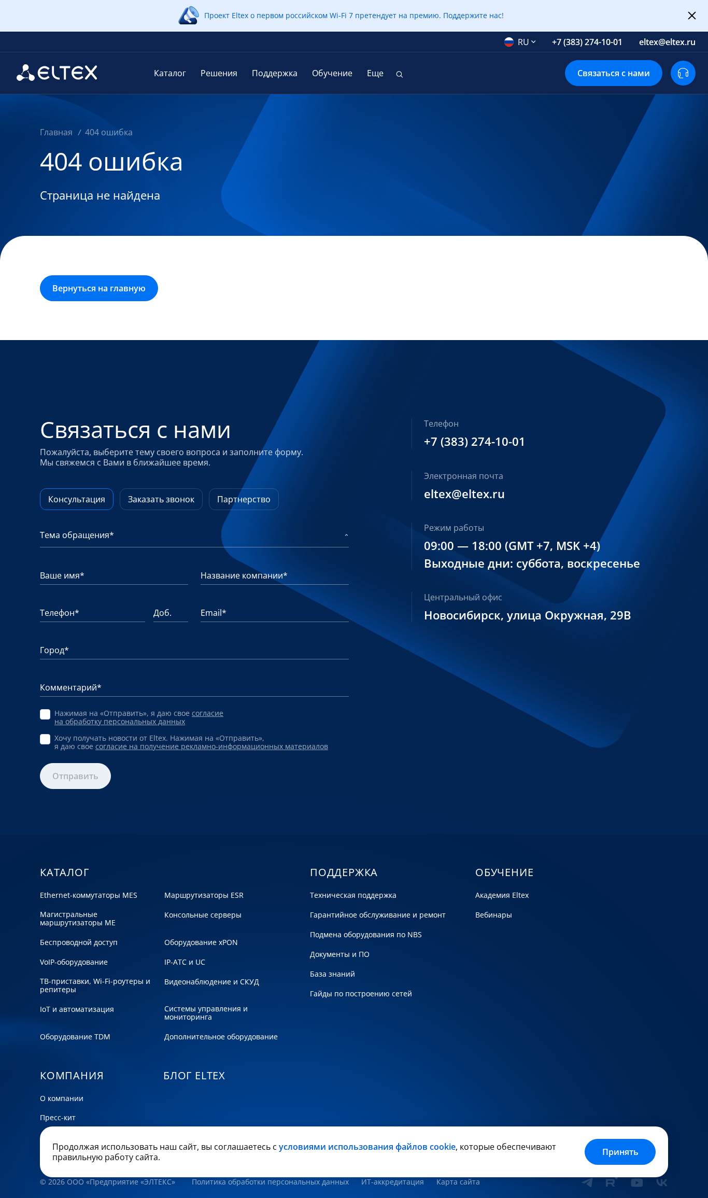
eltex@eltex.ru (667, 42)
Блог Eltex (194, 1075)
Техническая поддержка (353, 895)
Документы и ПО (340, 954)
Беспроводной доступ (79, 942)
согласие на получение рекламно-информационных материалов (211, 746)
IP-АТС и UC (184, 962)
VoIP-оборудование (74, 962)
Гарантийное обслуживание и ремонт (378, 915)
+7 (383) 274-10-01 (587, 42)
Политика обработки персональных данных (270, 1182)
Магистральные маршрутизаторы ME (78, 918)
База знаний (332, 974)
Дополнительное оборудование (221, 1037)
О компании (61, 1098)
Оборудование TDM (75, 1037)
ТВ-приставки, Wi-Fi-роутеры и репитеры (95, 985)
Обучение (332, 73)
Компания (72, 1075)
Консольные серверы (203, 915)
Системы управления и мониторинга (206, 1013)
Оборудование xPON (201, 942)
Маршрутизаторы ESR (204, 895)
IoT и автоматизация (77, 1009)
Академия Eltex (502, 895)
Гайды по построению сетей (361, 994)
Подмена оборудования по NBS (366, 935)
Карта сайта (458, 1182)
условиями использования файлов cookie (367, 1146)
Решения (219, 73)
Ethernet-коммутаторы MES (88, 895)
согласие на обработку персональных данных (138, 717)
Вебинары (493, 915)
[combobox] (520, 42)
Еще (375, 73)
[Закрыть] (692, 16)
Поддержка (275, 73)
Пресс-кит (58, 1118)
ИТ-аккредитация (392, 1182)
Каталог (170, 73)
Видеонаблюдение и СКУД (211, 982)
